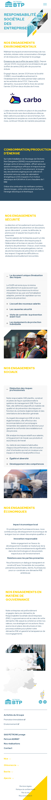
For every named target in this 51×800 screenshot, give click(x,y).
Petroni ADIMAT (12, 739)
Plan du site (25, 793)
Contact (8, 748)
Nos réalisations (12, 743)
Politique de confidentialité (25, 789)
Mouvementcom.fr (25, 796)
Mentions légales (25, 786)
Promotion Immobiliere (14, 719)
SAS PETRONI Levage (14, 734)
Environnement (11, 724)
